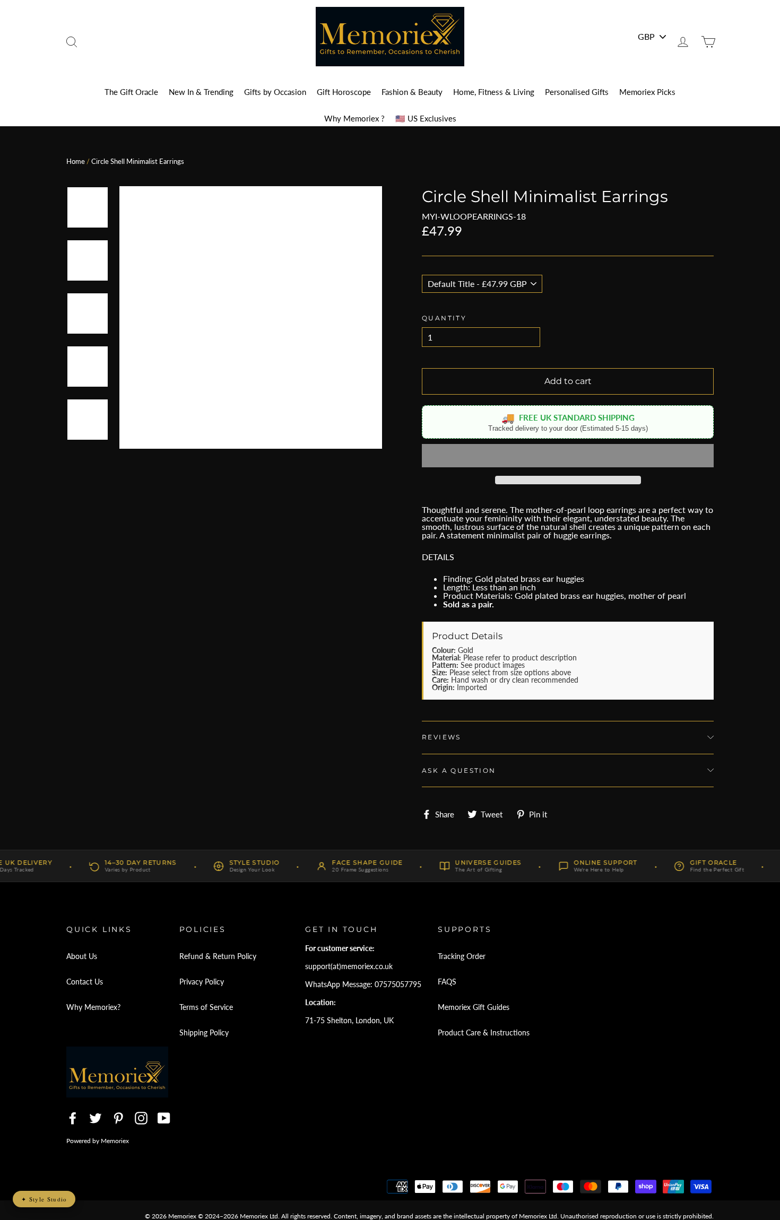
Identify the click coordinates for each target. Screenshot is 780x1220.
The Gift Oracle (131, 92)
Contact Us (84, 981)
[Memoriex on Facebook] (72, 1118)
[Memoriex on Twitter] (95, 1118)
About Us (81, 956)
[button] (568, 455)
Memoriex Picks (647, 92)
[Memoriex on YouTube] (164, 1118)
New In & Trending (201, 92)
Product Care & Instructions (484, 1032)
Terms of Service (206, 1007)
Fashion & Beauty (412, 92)
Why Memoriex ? (354, 118)
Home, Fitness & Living (493, 92)
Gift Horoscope (344, 92)
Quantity (444, 318)
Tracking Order (462, 956)
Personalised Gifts (577, 92)
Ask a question (459, 770)
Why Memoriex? (93, 1007)
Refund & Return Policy (217, 956)
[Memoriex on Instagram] (141, 1118)
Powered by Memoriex (97, 1141)
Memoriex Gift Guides (473, 1007)
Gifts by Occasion (275, 92)
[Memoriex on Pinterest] (118, 1118)
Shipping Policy (204, 1032)
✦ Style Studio (44, 1199)
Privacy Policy (201, 981)
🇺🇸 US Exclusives (425, 118)
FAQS (447, 981)
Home (75, 161)
